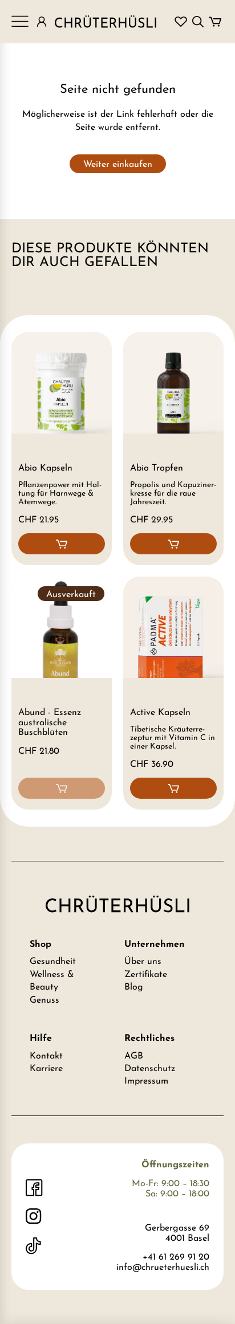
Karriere (46, 1068)
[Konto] (41, 21)
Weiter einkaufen (117, 164)
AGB (133, 1056)
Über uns (142, 961)
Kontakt (46, 1056)
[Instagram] (34, 1216)
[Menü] (20, 21)
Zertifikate (145, 974)
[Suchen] (197, 21)
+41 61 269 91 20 (176, 1257)
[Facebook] (34, 1187)
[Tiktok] (34, 1245)
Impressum (146, 1081)
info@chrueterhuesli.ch (162, 1267)
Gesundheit (53, 961)
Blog (133, 987)
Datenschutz (149, 1068)
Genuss (44, 1000)
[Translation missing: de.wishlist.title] (180, 21)
